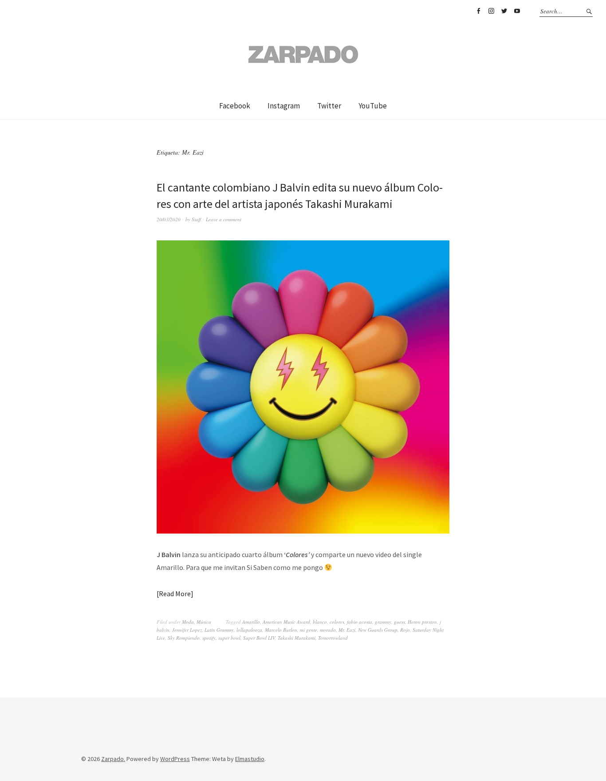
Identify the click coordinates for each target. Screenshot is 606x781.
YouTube (516, 11)
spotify (209, 637)
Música (204, 621)
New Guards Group (377, 629)
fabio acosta (359, 621)
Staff (196, 219)
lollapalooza (249, 629)
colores (337, 621)
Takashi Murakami (296, 637)
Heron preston (422, 621)
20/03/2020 (169, 219)
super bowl (229, 637)
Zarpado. (113, 759)
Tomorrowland (333, 637)
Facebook (478, 11)
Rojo (405, 629)
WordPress (175, 759)
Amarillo (251, 621)
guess (399, 621)
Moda (188, 621)
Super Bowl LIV (259, 637)
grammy (383, 621)
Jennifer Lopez (187, 629)
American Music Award (286, 621)
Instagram (491, 11)
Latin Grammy (219, 629)
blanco (320, 621)
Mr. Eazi (346, 629)
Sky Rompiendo (184, 637)
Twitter (504, 11)
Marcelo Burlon (281, 629)
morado (328, 629)
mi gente (308, 629)
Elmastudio (249, 759)
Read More (175, 593)
